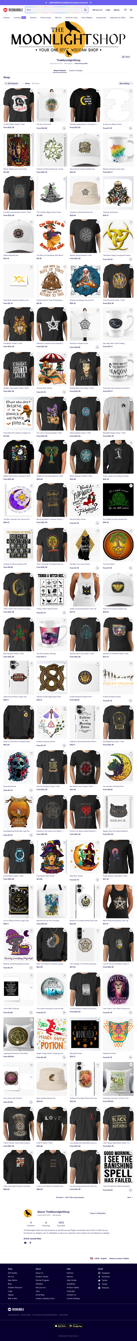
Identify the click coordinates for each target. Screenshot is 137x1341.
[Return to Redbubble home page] (13, 10)
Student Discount (15, 1287)
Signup (10, 1295)
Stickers (33, 18)
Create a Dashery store (45, 1298)
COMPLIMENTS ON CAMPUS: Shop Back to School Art (68, 2)
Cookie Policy (63, 1315)
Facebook (106, 1276)
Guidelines (71, 1284)
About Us (39, 1273)
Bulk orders (12, 1298)
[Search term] (85, 10)
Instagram (106, 1273)
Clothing (19, 18)
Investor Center (42, 1276)
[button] (68, 2)
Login (10, 1291)
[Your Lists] (125, 9)
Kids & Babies (86, 18)
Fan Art (11, 1276)
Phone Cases (45, 18)
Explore (6, 18)
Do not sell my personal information (45, 1315)
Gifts (132, 18)
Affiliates (39, 1284)
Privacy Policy (26, 1315)
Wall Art (58, 18)
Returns (70, 1276)
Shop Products (60, 70)
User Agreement (13, 1315)
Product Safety (73, 1287)
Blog (10, 1284)
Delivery (70, 1273)
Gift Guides (12, 1273)
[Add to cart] (64, 128)
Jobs (38, 1291)
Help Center (72, 1280)
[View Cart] (131, 9)
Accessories (101, 18)
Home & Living (71, 18)
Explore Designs (76, 70)
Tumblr (104, 1284)
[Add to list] (31, 90)
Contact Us (71, 1295)
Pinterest (105, 1288)
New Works (12, 1280)
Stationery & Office (118, 18)
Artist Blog (40, 1295)
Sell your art (41, 1287)
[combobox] (56, 10)
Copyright (71, 1291)
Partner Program (42, 1280)
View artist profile (81, 63)
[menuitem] (6, 18)
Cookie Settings (73, 1298)
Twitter (104, 1280)
